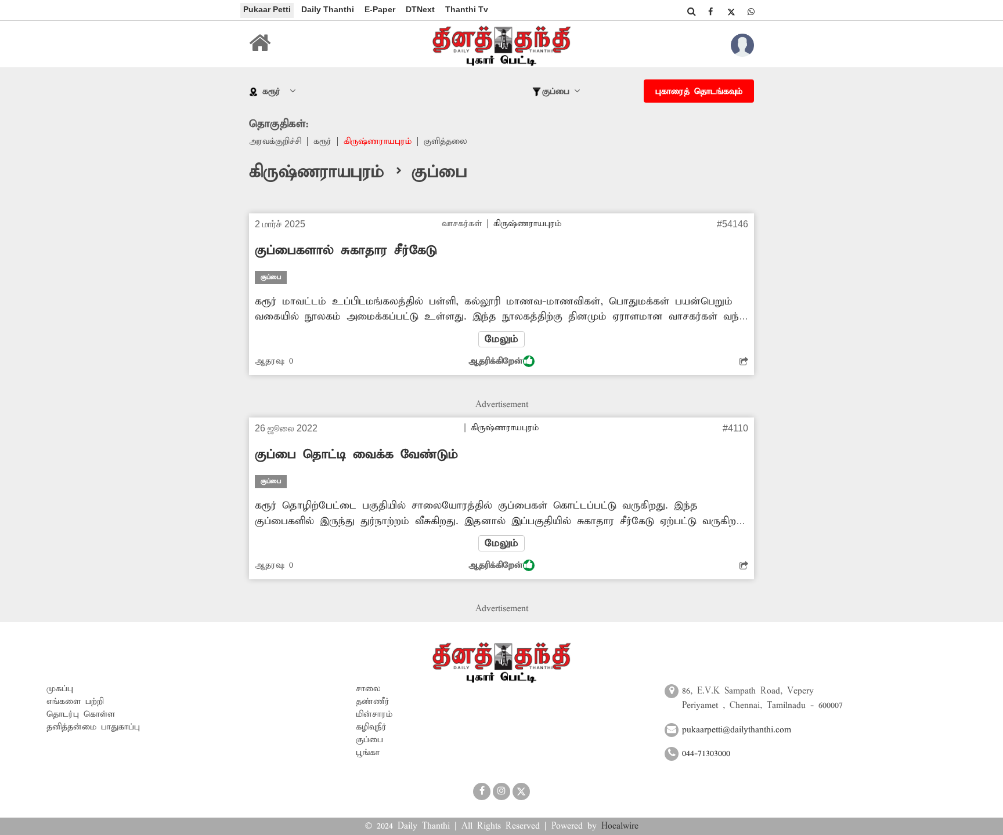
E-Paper (380, 9)
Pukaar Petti (267, 9)
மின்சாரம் (374, 714)
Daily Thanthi (327, 9)
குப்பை (369, 740)
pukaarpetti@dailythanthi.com (736, 730)
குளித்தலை (445, 141)
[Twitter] (730, 11)
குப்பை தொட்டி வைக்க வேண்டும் (356, 454)
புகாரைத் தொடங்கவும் (698, 91)
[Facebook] (710, 11)
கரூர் (322, 141)
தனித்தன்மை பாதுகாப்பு (93, 727)
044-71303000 (706, 754)
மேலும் (501, 339)
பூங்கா (368, 752)
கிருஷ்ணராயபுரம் (378, 141)
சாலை (368, 689)
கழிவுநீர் (371, 727)
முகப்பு (59, 689)
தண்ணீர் (372, 701)
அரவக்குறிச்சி (275, 141)
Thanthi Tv (466, 9)
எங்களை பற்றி (75, 701)
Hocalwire (619, 826)
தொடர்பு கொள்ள (80, 714)
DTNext (420, 9)
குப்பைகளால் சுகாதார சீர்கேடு (346, 250)
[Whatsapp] (751, 11)
